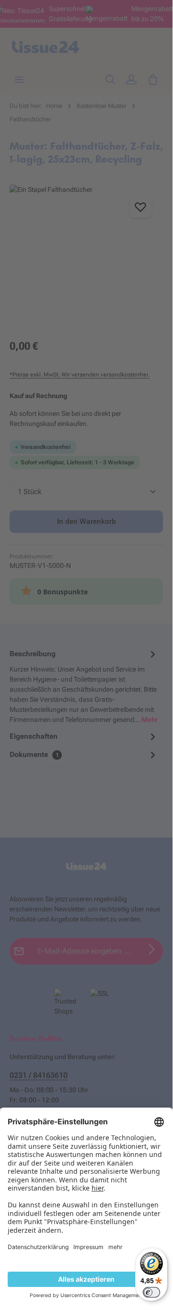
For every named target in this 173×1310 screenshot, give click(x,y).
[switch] (151, 1292)
